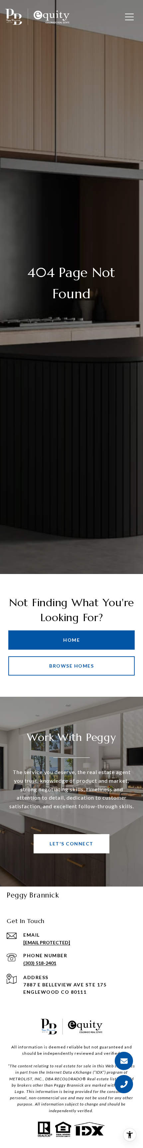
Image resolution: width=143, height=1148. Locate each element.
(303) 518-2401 (39, 963)
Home (71, 640)
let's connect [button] (71, 843)
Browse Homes (71, 666)
